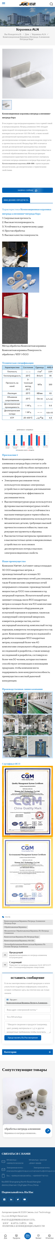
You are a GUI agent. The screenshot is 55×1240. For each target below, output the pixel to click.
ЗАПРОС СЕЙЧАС (26, 190)
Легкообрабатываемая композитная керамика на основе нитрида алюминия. (24, 945)
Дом (27, 34)
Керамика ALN (39, 34)
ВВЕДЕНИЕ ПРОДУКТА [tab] (16, 200)
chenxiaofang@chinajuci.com (19, 1171)
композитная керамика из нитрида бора (21, 937)
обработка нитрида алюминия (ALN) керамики (22, 1129)
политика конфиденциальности (23, 1226)
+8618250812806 (14, 1163)
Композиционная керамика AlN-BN (19, 941)
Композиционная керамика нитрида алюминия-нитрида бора (25, 922)
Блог (6, 1223)
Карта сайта (19, 1223)
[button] (52, 1107)
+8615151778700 (40, 1176)
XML (31, 1223)
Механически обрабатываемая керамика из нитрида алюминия (26, 932)
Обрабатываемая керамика (15, 927)
